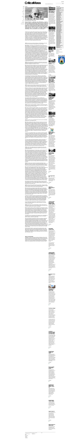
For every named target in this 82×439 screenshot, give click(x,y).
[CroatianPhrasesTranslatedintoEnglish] (51, 352)
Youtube (26, 437)
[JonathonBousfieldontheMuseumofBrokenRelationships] (52, 253)
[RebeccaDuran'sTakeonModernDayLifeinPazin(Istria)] (52, 12)
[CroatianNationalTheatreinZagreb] (51, 400)
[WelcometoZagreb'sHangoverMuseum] (52, 187)
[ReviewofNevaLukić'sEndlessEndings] (51, 51)
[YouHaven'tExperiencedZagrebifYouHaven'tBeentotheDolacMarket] (52, 332)
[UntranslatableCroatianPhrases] (51, 229)
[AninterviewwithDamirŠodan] (34, 19)
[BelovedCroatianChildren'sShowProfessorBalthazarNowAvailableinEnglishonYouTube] (52, 81)
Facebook (26, 435)
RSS (25, 434)
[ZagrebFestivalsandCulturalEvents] (52, 425)
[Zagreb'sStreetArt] (52, 411)
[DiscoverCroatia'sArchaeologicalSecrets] (51, 367)
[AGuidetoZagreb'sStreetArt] (52, 63)
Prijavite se (33, 433)
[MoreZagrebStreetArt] (52, 176)
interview (23, 11)
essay (23, 10)
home (23, 6)
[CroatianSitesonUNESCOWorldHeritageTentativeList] (51, 385)
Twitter (26, 436)
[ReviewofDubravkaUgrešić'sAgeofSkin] (52, 30)
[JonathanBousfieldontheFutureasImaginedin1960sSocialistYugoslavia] (52, 202)
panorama (23, 16)
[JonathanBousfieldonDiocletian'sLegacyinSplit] (52, 289)
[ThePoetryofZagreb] (52, 308)
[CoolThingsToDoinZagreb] (52, 274)
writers (23, 13)
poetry (23, 8)
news (23, 19)
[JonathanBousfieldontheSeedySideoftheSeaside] (52, 116)
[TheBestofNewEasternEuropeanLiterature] (51, 153)
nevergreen (23, 22)
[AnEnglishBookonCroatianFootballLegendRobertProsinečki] (52, 98)
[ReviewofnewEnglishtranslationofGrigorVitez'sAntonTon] (52, 133)
